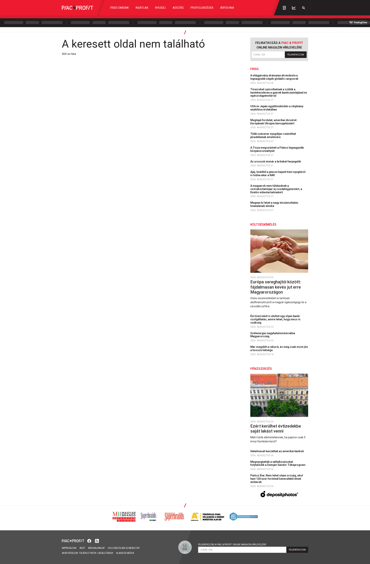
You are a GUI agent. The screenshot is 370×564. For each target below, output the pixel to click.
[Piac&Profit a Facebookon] (89, 541)
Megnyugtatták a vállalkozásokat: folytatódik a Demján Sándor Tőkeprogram (278, 463)
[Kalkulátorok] (284, 8)
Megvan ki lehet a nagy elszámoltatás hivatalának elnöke (274, 204)
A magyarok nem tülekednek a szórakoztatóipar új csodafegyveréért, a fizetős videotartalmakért (276, 189)
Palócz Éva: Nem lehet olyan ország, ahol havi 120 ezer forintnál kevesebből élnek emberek (276, 479)
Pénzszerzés (261, 369)
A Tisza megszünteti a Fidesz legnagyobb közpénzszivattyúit (277, 149)
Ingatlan (142, 7)
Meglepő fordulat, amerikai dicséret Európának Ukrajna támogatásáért (273, 122)
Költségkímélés (263, 224)
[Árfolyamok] (294, 8)
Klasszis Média (125, 553)
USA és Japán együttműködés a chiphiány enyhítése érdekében (276, 108)
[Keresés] (303, 7)
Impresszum (69, 548)
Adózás (178, 7)
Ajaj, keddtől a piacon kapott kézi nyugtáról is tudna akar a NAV (277, 173)
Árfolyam (227, 7)
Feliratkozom (295, 54)
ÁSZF (82, 548)
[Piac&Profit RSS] (97, 541)
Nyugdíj (160, 7)
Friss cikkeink (119, 7)
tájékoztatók (87, 553)
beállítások (105, 553)
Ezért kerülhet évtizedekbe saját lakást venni (275, 428)
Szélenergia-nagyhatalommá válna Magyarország (272, 335)
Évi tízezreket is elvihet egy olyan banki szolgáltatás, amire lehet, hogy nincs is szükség (275, 319)
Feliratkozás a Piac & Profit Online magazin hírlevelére (232, 544)
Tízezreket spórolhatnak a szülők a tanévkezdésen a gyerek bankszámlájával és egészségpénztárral (278, 92)
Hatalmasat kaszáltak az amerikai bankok (277, 451)
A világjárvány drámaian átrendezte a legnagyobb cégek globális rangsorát (274, 77)
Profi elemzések (202, 7)
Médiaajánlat (96, 548)
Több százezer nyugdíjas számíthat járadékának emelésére (273, 135)
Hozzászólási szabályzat (124, 548)
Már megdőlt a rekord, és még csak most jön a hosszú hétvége (279, 348)
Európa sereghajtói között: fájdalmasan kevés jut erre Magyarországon (275, 287)
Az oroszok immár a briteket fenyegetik (276, 161)
